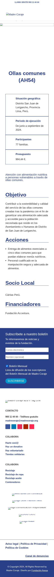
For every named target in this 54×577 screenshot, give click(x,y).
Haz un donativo (13, 446)
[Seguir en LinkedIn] (13, 426)
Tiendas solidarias (14, 454)
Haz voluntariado (14, 450)
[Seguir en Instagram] (19, 426)
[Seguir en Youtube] (25, 426)
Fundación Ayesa (40, 570)
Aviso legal (11, 543)
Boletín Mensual (18, 366)
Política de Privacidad (33, 543)
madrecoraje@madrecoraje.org (21, 420)
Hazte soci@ (12, 443)
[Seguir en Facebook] (7, 426)
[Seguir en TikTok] (31, 426)
